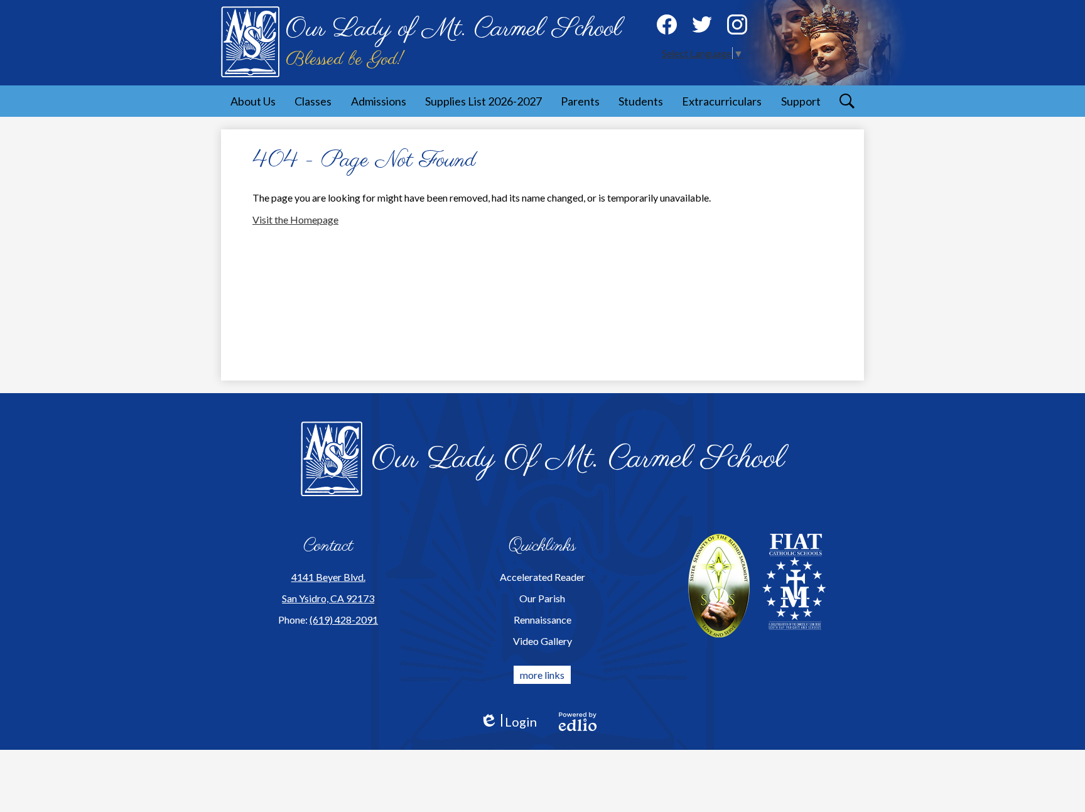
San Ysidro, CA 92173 (328, 598)
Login (508, 722)
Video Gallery (542, 641)
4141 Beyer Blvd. (328, 577)
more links (542, 675)
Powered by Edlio (577, 721)
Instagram (737, 24)
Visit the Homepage (295, 219)
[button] (253, 101)
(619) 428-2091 (344, 619)
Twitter (702, 24)
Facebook (667, 24)
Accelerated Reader (542, 577)
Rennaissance (542, 619)
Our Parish (542, 598)
